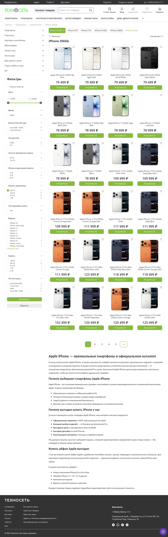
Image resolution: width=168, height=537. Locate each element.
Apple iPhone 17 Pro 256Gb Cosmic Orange (62, 268)
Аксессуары (107, 18)
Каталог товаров (45, 10)
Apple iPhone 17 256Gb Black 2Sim (62, 124)
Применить (24, 299)
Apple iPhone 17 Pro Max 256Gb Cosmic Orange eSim (150, 268)
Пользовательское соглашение (35, 522)
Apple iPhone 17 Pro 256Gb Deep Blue (150, 220)
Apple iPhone (35, 24)
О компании (9, 507)
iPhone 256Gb (56, 30)
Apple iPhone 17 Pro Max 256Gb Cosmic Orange (120, 316)
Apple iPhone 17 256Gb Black (91, 172)
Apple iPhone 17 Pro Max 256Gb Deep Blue (91, 316)
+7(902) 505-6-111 (121, 511)
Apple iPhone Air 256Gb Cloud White (121, 76)
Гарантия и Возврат (31, 511)
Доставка (65, 2)
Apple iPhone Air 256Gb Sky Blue (62, 76)
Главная (8, 24)
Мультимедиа (73, 18)
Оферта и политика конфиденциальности (39, 518)
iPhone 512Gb (101, 30)
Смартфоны (11, 18)
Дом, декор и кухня (127, 18)
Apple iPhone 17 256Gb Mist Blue (91, 124)
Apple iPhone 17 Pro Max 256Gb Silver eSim (91, 268)
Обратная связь (29, 514)
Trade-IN (8, 522)
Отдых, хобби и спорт (14, 65)
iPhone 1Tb (86, 30)
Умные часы (91, 18)
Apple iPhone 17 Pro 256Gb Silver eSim (120, 172)
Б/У (6, 70)
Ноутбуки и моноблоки (49, 18)
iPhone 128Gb (117, 30)
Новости (107, 2)
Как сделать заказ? (30, 507)
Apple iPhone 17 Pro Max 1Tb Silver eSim (62, 316)
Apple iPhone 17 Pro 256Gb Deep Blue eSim (150, 172)
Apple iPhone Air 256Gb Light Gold (91, 76)
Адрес (36, 2)
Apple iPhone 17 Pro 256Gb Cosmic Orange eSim (62, 220)
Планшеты (26, 18)
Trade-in (50, 2)
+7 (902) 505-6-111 (155, 2)
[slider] (8, 103)
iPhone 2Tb (73, 30)
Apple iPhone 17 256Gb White (62, 172)
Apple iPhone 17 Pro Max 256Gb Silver (150, 316)
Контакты (8, 511)
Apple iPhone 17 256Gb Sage (120, 123)
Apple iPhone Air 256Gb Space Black (150, 76)
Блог (6, 526)
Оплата (7, 518)
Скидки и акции (125, 2)
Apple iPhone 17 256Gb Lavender (150, 124)
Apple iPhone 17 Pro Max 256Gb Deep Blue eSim (120, 268)
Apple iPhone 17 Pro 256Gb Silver (120, 220)
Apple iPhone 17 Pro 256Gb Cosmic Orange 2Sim (91, 220)
